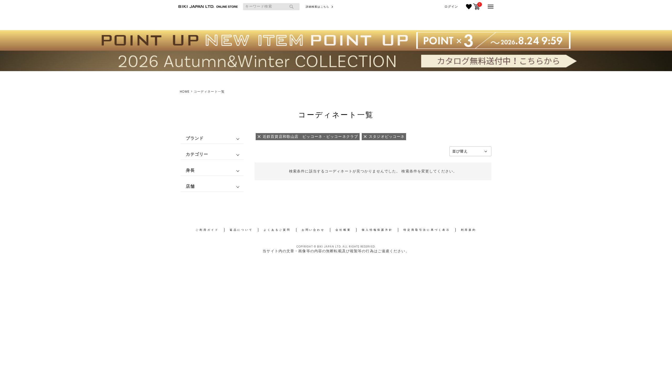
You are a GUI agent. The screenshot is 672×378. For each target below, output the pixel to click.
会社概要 (343, 230)
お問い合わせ (313, 230)
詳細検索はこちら (317, 7)
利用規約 (468, 230)
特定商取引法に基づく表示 (426, 230)
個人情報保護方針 (377, 230)
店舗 (190, 186)
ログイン (451, 6)
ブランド (195, 138)
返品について (241, 230)
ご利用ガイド (207, 230)
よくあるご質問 (277, 230)
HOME (185, 91)
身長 (190, 170)
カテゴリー (197, 154)
